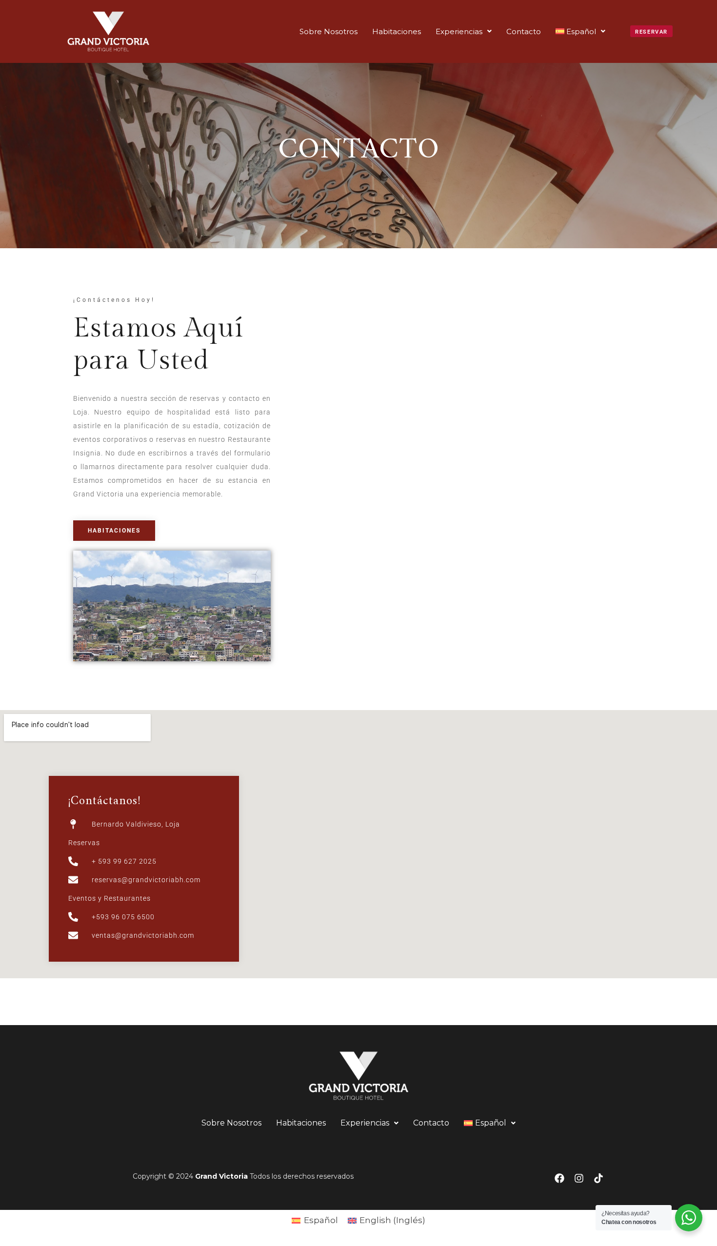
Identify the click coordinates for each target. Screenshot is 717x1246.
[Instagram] (579, 1178)
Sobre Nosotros (328, 31)
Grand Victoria (221, 1176)
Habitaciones (396, 31)
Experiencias (459, 31)
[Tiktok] (598, 1178)
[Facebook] (559, 1178)
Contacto (523, 31)
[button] (463, 31)
